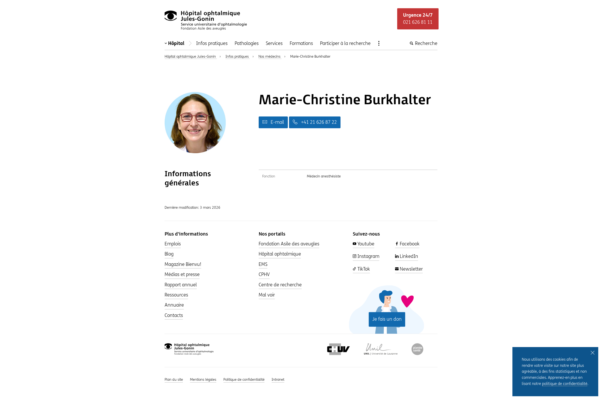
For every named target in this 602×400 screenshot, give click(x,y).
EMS (263, 264)
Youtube (365, 244)
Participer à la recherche (345, 43)
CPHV (264, 274)
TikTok (363, 269)
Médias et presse (182, 274)
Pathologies (247, 43)
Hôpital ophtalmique (280, 254)
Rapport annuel (181, 285)
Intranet (278, 379)
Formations (301, 43)
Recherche (425, 43)
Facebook (409, 244)
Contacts (174, 315)
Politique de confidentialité (244, 379)
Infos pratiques (212, 43)
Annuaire (174, 305)
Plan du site (174, 379)
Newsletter (411, 269)
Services (274, 43)
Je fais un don (387, 319)
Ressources (176, 295)
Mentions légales (203, 379)
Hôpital (176, 43)
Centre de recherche (280, 285)
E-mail (276, 122)
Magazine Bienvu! (183, 264)
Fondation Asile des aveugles (289, 244)
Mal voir (267, 295)
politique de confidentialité (564, 383)
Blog (169, 254)
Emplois (173, 244)
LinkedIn (408, 256)
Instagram (367, 256)
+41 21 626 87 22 (318, 122)
